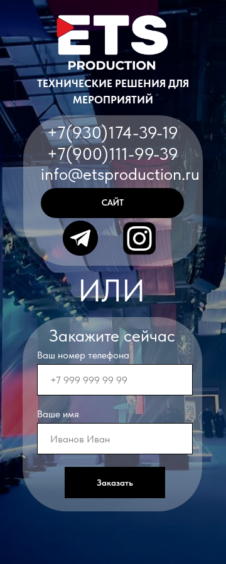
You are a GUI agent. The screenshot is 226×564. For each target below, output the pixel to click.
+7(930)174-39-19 (112, 132)
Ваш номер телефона (83, 355)
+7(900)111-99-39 (112, 154)
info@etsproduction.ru (120, 174)
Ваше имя (58, 414)
